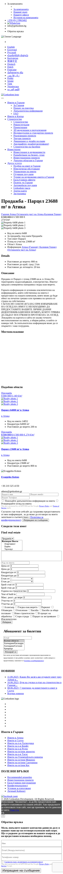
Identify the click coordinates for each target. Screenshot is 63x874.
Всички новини (15, 693)
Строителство (14, 119)
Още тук (14, 810)
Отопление (22, 610)
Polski (10, 78)
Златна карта (20, 191)
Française (12, 69)
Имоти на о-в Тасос (17, 754)
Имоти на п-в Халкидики (20, 743)
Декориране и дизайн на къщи (29, 141)
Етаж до (5, 581)
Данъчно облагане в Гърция (28, 160)
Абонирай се (10, 652)
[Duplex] (11, 546)
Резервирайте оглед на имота (16, 503)
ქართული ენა (15, 72)
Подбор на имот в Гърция (26, 166)
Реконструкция (21, 124)
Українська (13, 86)
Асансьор (9, 607)
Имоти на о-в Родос (17, 748)
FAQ (15, 113)
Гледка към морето (27, 607)
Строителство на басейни (26, 146)
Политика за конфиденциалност (34, 661)
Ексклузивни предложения (21, 782)
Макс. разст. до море (11, 597)
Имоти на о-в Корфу (18, 746)
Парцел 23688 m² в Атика (15, 449)
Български (12, 58)
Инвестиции (13, 149)
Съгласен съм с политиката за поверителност (23, 862)
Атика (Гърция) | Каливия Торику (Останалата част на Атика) (32, 248)
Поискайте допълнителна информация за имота (30, 501)
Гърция (5, 214)
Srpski (10, 81)
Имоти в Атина (15, 737)
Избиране (6, 622)
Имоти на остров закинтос (21, 751)
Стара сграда (22, 616)
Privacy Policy (44, 506)
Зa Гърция (18, 105)
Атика (13, 214)
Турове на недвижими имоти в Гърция (33, 177)
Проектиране (20, 127)
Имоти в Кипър (15, 116)
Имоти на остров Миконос (21, 759)
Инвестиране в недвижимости (29, 152)
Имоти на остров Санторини (22, 762)
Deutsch (11, 64)
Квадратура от (8, 572)
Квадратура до (8, 575)
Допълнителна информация (28, 111)
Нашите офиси (21, 14)
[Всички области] (14, 641)
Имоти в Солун (15, 740)
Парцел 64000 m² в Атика (15, 410)
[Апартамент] (11, 544)
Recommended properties (19, 777)
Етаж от (5, 578)
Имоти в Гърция (15, 102)
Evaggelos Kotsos (10, 477)
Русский (11, 52)
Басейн (35, 610)
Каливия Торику (52, 214)
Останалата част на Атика (30, 214)
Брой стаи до (8, 587)
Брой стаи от (8, 584)
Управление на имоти (24, 171)
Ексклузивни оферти (24, 179)
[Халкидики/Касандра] (14, 643)
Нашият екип (20, 12)
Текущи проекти (22, 138)
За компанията (21, 9)
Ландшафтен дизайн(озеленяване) (31, 144)
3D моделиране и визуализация (29, 130)
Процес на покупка (23, 108)
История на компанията (25, 17)
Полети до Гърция (23, 182)
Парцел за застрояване (44, 616)
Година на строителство (13, 591)
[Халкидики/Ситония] (14, 646)
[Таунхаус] (11, 549)
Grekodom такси (21, 188)
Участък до (7, 604)
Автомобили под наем (25, 185)
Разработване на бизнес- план (28, 155)
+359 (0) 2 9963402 (17, 20)
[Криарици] (14, 648)
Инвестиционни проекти (26, 157)
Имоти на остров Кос (18, 765)
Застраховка (19, 193)
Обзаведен (6, 610)
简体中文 (12, 61)
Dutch (10, 67)
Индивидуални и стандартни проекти (33, 133)
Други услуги (14, 163)
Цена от (5, 566)
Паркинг (45, 607)
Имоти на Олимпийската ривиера (25, 757)
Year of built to (8, 594)
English (11, 47)
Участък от (7, 600)
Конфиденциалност (17, 785)
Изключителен (9, 619)
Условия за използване (19, 788)
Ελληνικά (12, 49)
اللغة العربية (13, 89)
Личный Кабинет (16, 791)
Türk (9, 83)
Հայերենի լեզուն (17, 55)
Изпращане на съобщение (36, 520)
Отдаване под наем (23, 174)
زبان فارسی (13, 75)
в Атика (5, 416)
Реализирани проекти (24, 135)
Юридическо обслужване (26, 168)
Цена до (5, 569)
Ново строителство (24, 613)
